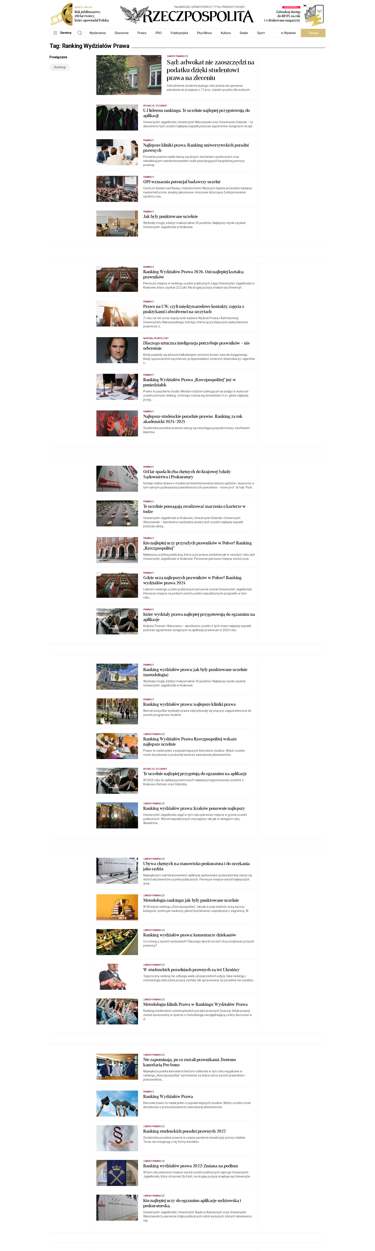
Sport (261, 33)
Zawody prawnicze (177, 56)
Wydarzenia (97, 33)
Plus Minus (204, 33)
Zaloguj (313, 33)
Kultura (226, 33)
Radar (244, 33)
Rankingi (60, 67)
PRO (159, 33)
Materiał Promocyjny (155, 338)
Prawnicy (148, 140)
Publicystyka (179, 33)
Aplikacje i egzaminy (155, 106)
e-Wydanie (288, 33)
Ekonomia (121, 33)
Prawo (142, 33)
